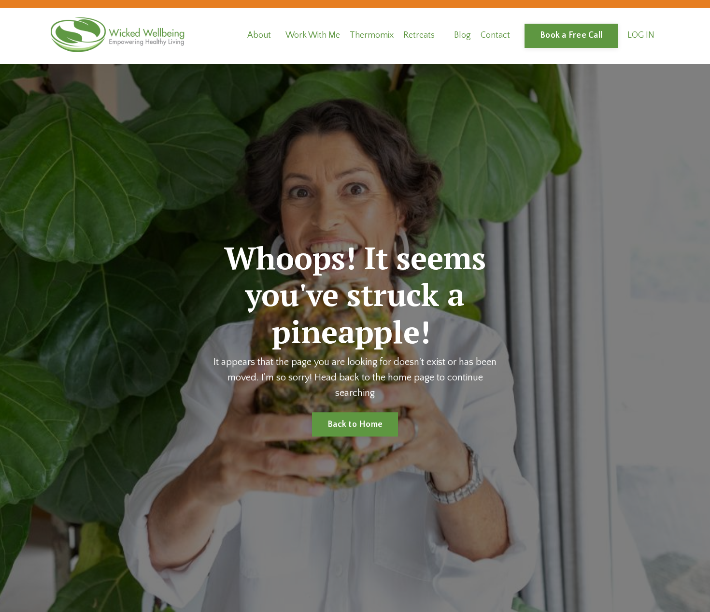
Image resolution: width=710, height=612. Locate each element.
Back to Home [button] (355, 424)
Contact (495, 35)
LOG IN (640, 35)
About (259, 35)
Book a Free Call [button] (571, 35)
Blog (462, 35)
